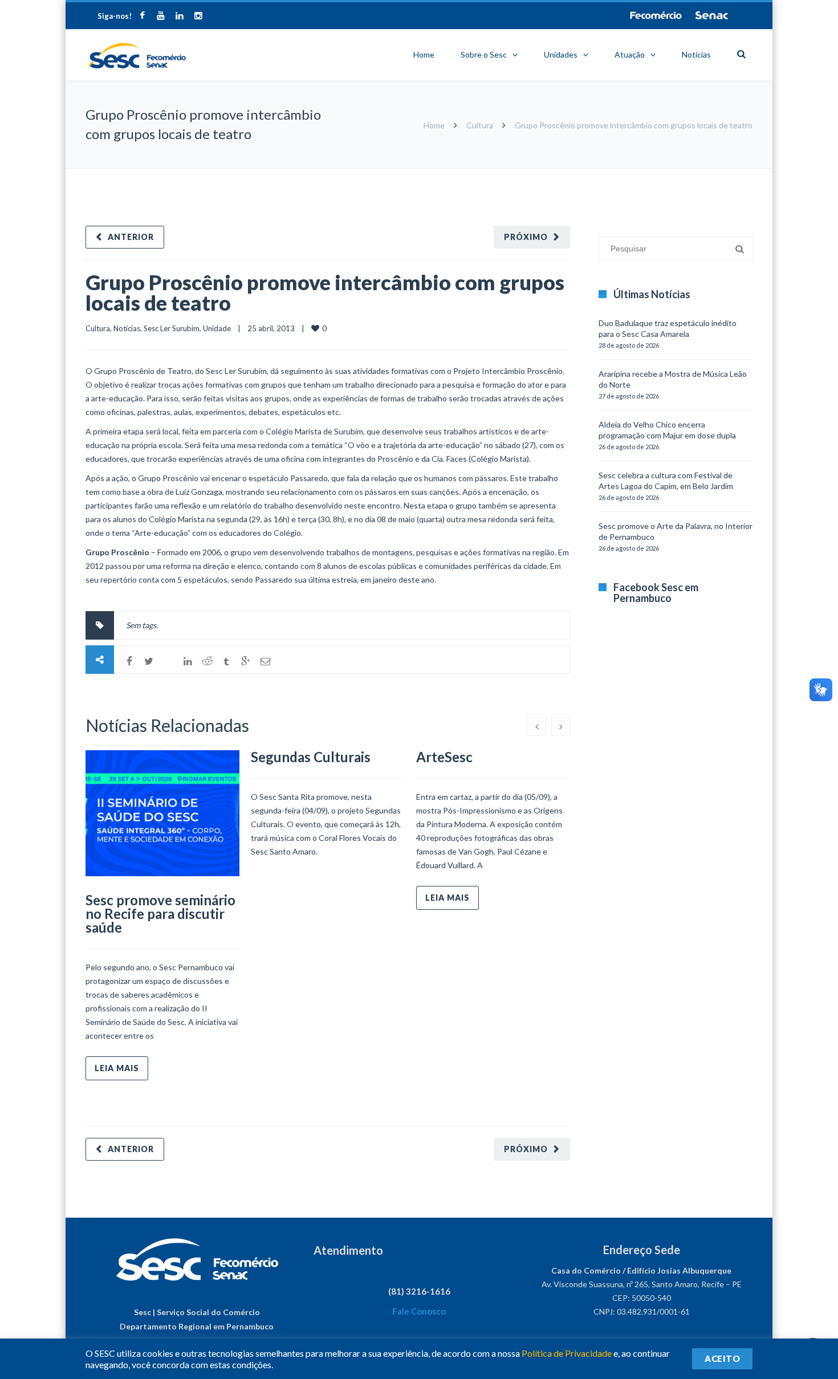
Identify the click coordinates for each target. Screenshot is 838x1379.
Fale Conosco (419, 1311)
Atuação (630, 54)
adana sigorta (657, 174)
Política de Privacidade (567, 1353)
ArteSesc (444, 757)
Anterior (131, 237)
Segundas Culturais (311, 757)
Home (423, 54)
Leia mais (117, 1068)
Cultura (479, 125)
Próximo (526, 237)
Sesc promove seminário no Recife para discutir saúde (160, 913)
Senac (712, 15)
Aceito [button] (722, 1358)
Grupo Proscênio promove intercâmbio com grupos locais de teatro (325, 292)
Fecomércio (656, 15)
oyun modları (705, 174)
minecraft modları (601, 174)
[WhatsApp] (168, 661)
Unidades (560, 54)
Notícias (696, 54)
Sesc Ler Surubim (172, 328)
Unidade (217, 328)
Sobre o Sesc (484, 54)
